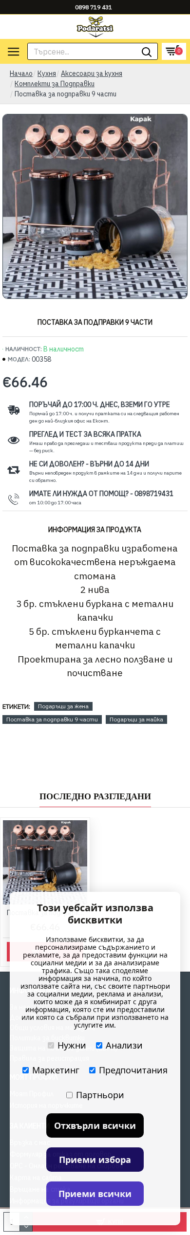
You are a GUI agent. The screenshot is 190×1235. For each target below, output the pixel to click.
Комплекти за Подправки (55, 83)
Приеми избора (95, 1159)
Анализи (124, 1045)
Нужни (71, 1045)
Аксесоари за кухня (91, 73)
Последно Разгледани (95, 796)
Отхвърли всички (95, 1125)
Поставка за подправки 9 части (52, 719)
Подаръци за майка (136, 719)
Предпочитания (133, 1070)
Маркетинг (55, 1070)
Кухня (47, 73)
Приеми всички (95, 1193)
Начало (21, 73)
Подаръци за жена (63, 706)
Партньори (100, 1095)
